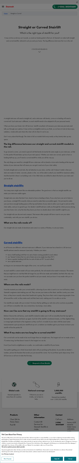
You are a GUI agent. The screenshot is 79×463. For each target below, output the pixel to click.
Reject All (57, 459)
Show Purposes (7, 459)
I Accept (70, 459)
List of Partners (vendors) (8, 454)
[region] (39, 447)
